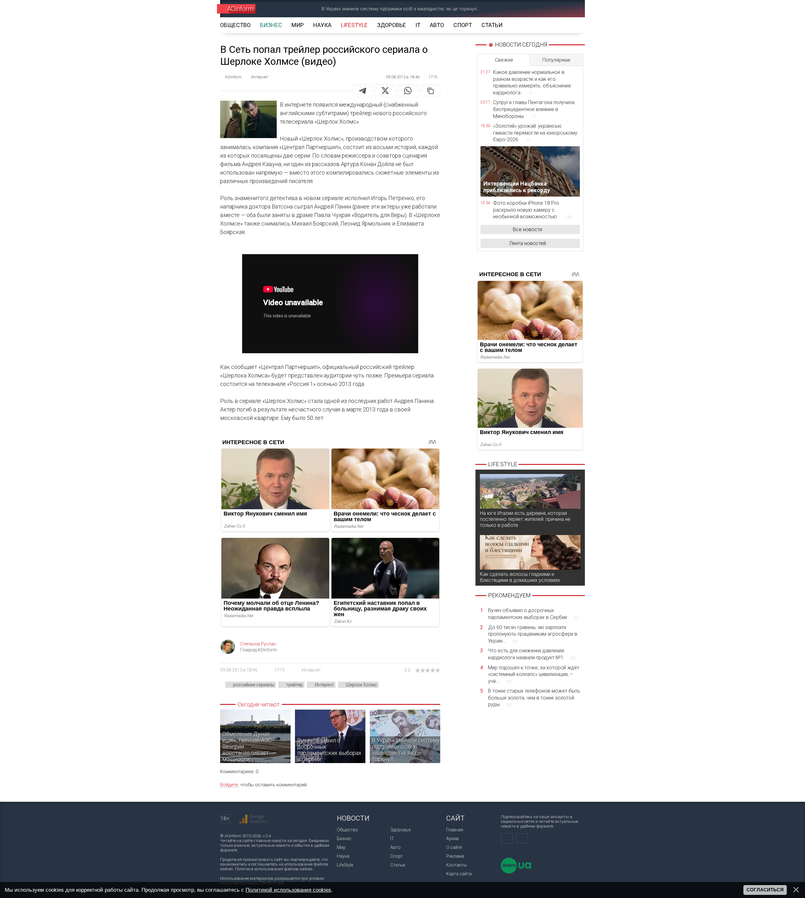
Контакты (456, 864)
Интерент (324, 684)
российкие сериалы (253, 684)
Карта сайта (459, 873)
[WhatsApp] (408, 90)
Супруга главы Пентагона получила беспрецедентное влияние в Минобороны (534, 109)
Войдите (229, 785)
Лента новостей (527, 243)
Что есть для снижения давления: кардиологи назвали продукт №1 (531, 654)
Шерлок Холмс (361, 684)
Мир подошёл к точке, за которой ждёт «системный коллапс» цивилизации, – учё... (533, 674)
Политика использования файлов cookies (274, 869)
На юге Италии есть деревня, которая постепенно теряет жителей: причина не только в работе (525, 519)
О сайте (454, 847)
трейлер (294, 684)
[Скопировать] (430, 90)
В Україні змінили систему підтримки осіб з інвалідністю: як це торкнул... (401, 9)
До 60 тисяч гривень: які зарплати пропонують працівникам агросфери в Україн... (532, 634)
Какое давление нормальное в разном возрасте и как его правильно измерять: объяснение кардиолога (532, 82)
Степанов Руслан (258, 643)
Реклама (455, 856)
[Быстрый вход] (549, 8)
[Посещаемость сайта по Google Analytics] (253, 819)
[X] (385, 90)
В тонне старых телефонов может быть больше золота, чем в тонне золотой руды (534, 697)
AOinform (240, 9)
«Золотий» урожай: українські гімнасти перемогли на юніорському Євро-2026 (535, 132)
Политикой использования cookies (288, 890)
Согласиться (765, 889)
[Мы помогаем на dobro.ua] (516, 872)
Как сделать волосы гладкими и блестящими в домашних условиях (520, 577)
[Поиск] (571, 8)
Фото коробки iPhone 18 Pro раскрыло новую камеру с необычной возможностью (532, 210)
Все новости (527, 229)
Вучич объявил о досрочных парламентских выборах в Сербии (533, 613)
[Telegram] (362, 90)
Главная (454, 829)
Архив (452, 838)
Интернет (311, 669)
